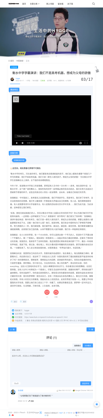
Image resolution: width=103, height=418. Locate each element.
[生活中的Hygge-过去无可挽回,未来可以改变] (13, 4)
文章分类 (33, 3)
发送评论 (85, 383)
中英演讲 (19, 60)
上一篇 (12, 329)
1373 (26, 313)
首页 (24, 3)
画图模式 (77, 346)
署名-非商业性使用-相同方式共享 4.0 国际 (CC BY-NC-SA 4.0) (51, 320)
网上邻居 (50, 3)
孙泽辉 (20, 390)
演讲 (24, 302)
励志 (15, 302)
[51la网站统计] (41, 412)
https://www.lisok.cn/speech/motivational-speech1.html (45, 317)
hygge (18, 78)
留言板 (60, 3)
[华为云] (13, 415)
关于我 (70, 3)
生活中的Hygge (33, 412)
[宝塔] (10, 415)
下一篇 (90, 329)
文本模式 (88, 346)
